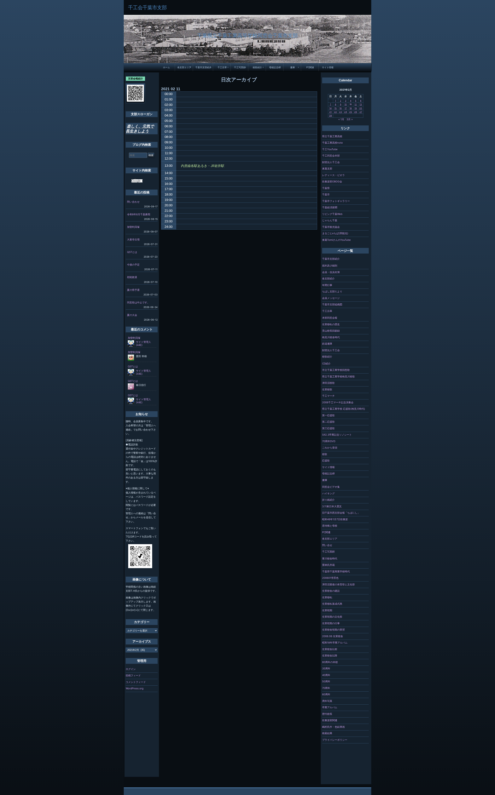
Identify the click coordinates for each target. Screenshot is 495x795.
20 (360, 108)
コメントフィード (136, 681)
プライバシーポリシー (334, 739)
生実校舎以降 (329, 655)
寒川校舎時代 (329, 558)
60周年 (326, 694)
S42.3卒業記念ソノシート (337, 434)
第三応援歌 (328, 428)
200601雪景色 (330, 577)
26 (355, 112)
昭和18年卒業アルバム (334, 642)
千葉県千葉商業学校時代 (336, 571)
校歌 (324, 454)
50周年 (326, 681)
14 (330, 108)
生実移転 (327, 597)
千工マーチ (328, 395)
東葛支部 (327, 168)
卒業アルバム (329, 707)
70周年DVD (328, 441)
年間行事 (327, 285)
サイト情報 (328, 67)
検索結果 (327, 733)
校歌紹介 (257, 67)
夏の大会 (132, 315)
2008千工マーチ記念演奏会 (337, 402)
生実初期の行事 (331, 623)
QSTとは (132, 252)
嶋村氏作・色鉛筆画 (333, 726)
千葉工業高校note (332, 142)
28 (330, 115)
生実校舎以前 (329, 649)
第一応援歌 (328, 415)
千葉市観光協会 (331, 226)
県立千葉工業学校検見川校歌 (338, 376)
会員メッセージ (331, 298)
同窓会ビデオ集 (331, 486)
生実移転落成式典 (332, 603)
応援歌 (326, 460)
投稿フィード (133, 675)
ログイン (131, 669)
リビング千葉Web (332, 213)
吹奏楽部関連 (329, 720)
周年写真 (327, 700)
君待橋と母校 (329, 525)
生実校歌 (327, 389)
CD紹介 (326, 363)
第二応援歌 (328, 421)
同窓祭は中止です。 (138, 302)
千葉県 (326, 188)
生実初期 (327, 610)
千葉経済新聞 (329, 207)
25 (350, 112)
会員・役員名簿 (331, 272)
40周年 (326, 675)
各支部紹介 (328, 278)
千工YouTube (330, 149)
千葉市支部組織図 (332, 304)
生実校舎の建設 (331, 590)
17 (346, 108)
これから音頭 (329, 447)
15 (335, 108)
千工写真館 (240, 67)
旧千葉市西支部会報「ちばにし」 (341, 512)
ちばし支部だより (332, 291)
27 (360, 112)
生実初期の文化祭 (332, 616)
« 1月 (341, 119)
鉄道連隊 (327, 343)
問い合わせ (133, 201)
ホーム (166, 67)
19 (355, 108)
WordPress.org (134, 688)
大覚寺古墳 (133, 239)
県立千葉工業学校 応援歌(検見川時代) (343, 408)
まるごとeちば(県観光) (335, 233)
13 (360, 104)
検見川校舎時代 (331, 337)
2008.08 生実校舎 (332, 636)
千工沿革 (222, 67)
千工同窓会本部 (331, 155)
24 (345, 112)
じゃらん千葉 (329, 220)
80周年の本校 (330, 662)
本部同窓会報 (329, 317)
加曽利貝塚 (133, 226)
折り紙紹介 (328, 499)
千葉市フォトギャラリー (336, 201)
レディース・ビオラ (333, 175)
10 (345, 104)
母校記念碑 (275, 67)
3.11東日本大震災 (332, 506)
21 (330, 112)
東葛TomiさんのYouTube (336, 239)
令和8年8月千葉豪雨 (138, 214)
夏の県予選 (133, 289)
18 (350, 108)
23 (340, 112)
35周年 (326, 668)
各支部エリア (184, 67)
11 (351, 104)
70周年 (326, 687)
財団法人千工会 (331, 162)
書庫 (292, 67)
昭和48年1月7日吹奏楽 (335, 519)
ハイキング (328, 493)
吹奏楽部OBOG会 (332, 181)
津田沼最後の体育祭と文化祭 (338, 584)
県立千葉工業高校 (332, 136)
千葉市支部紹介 (203, 67)
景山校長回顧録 (331, 330)
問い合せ (327, 545)
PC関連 (310, 67)
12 (355, 104)
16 (340, 108)
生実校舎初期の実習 (333, 629)
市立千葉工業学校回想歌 (336, 369)
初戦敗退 (132, 277)
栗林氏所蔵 (328, 564)
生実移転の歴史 (331, 324)
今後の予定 (133, 264)
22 (335, 112)
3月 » (349, 119)
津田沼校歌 (328, 382)
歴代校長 (327, 713)
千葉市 (326, 194)
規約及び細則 (329, 265)
